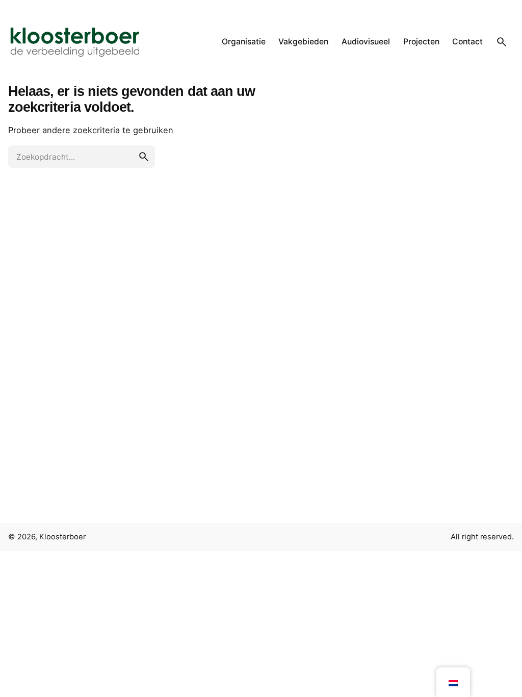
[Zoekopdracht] (501, 42)
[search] (144, 156)
